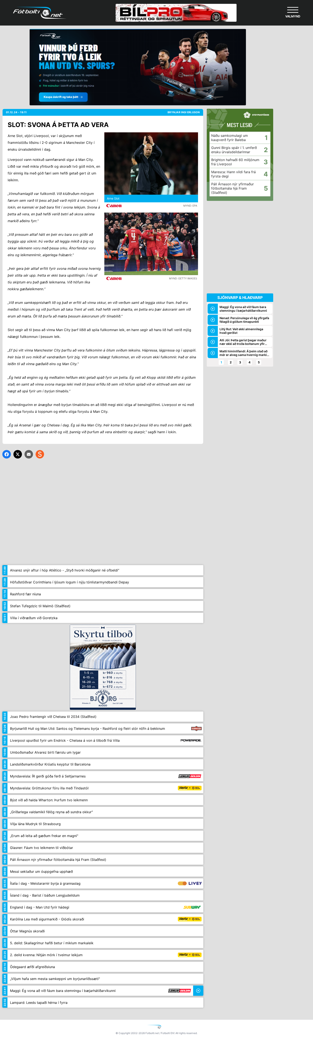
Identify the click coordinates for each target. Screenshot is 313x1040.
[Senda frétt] (28, 454)
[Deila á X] (17, 454)
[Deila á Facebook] (6, 454)
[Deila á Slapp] (40, 454)
